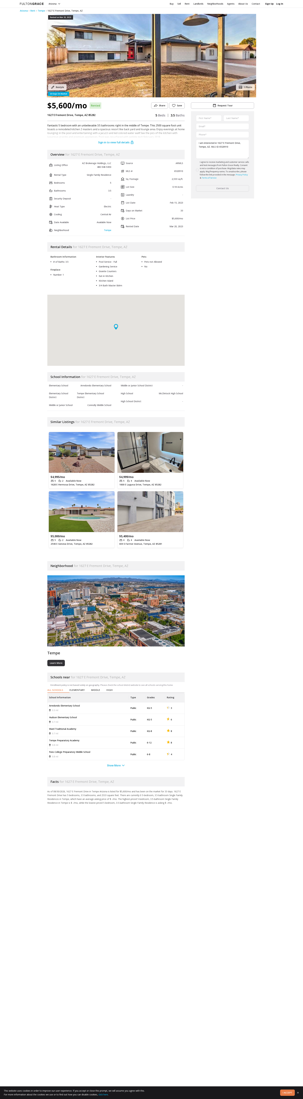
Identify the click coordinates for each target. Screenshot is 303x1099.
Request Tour (225, 105)
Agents (231, 3)
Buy (172, 3)
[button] (151, 55)
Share (162, 105)
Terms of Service (209, 178)
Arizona (52, 3)
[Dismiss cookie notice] (298, 1092)
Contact (256, 3)
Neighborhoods (215, 3)
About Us (243, 3)
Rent (187, 3)
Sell (179, 3)
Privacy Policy (242, 174)
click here (103, 1094)
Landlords (198, 3)
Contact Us (222, 188)
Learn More (56, 662)
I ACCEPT (287, 1092)
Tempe (41, 10)
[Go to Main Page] (32, 4)
